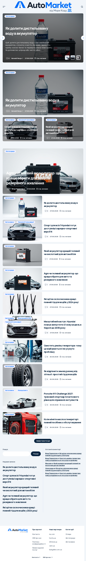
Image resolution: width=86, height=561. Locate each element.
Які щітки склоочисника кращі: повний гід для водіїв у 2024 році (20, 509)
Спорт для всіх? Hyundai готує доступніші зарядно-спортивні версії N (19, 478)
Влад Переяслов (51, 453)
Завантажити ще (43, 441)
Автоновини (10, 16)
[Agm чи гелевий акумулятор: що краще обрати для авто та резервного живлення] (43, 171)
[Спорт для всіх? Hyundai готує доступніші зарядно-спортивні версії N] (43, 37)
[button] (4, 6)
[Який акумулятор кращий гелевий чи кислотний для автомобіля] (63, 129)
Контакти (35, 557)
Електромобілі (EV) (24, 318)
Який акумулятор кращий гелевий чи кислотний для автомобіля (21, 489)
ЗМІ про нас (47, 557)
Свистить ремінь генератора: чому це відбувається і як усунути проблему (63, 459)
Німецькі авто (23, 390)
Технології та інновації (26, 16)
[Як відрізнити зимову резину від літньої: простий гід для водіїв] (22, 375)
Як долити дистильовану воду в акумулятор (20, 468)
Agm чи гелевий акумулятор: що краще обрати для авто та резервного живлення (20, 499)
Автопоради (10, 72)
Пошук (5, 449)
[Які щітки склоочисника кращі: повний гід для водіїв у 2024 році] (22, 303)
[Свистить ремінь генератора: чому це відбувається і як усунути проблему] (22, 351)
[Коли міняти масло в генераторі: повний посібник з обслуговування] (22, 423)
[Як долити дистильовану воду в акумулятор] (43, 92)
